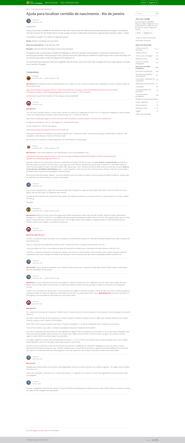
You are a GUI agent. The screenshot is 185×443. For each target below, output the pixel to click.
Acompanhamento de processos (147, 91)
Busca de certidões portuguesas (147, 63)
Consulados (147, 87)
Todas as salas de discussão (145, 38)
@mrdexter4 (31, 84)
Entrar (144, 3)
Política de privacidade (147, 114)
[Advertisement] (78, 411)
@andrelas (30, 235)
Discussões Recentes (143, 40)
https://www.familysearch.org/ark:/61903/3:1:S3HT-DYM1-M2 (47, 130)
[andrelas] (28, 147)
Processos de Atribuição (147, 71)
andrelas (35, 146)
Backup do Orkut (147, 108)
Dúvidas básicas (147, 53)
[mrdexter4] (28, 21)
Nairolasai (35, 76)
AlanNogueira (36, 208)
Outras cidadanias (147, 102)
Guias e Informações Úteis (69, 3)
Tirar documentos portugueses (147, 95)
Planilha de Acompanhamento (147, 99)
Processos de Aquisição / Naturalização (147, 75)
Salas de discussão (51, 3)
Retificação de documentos (147, 84)
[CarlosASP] (28, 103)
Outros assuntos (147, 105)
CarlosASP (35, 102)
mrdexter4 (35, 20)
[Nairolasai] (28, 78)
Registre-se (36, 430)
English (147, 111)
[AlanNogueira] (28, 209)
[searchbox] (147, 13)
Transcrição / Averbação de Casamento (147, 80)
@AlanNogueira (105, 293)
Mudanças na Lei (147, 59)
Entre (28, 430)
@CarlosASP (30, 267)
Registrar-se (153, 3)
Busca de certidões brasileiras (147, 67)
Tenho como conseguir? (147, 56)
